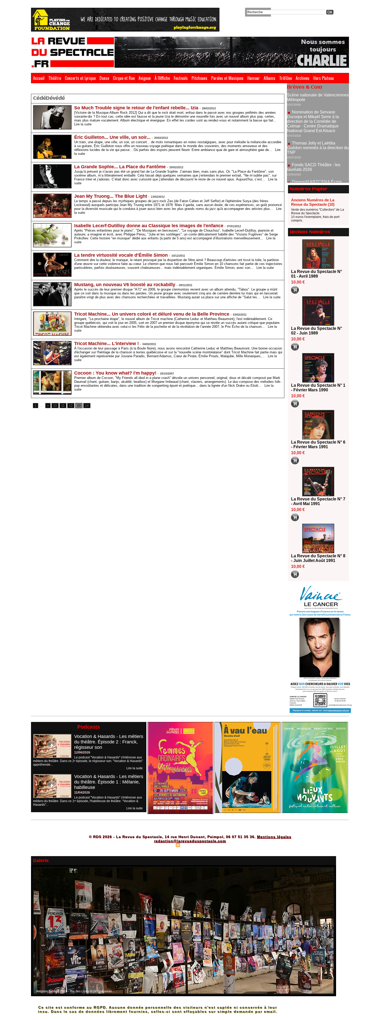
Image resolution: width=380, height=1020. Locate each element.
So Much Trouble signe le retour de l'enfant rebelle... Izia (136, 107)
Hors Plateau (323, 78)
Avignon (145, 78)
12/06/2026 (82, 752)
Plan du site (164, 845)
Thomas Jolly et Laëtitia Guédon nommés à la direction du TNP (318, 125)
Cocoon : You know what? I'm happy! (115, 373)
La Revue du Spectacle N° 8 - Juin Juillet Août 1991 (318, 558)
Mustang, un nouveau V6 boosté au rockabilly (124, 284)
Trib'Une (285, 78)
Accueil (38, 78)
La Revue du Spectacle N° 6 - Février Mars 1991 (318, 444)
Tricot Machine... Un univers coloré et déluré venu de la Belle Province (151, 314)
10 (55, 405)
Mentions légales (274, 837)
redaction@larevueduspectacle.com (190, 841)
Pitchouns (199, 78)
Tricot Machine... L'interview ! (106, 343)
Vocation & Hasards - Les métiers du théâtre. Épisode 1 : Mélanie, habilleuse (108, 782)
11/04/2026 (82, 792)
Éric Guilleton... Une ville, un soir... (112, 137)
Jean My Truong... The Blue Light (110, 196)
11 (63, 405)
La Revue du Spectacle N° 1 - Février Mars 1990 (318, 387)
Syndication (189, 845)
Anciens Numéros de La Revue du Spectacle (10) (313, 202)
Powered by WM (212, 845)
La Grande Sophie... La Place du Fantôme (120, 166)
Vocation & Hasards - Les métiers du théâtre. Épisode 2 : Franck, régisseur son (108, 742)
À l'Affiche (162, 78)
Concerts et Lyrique (80, 78)
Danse (104, 78)
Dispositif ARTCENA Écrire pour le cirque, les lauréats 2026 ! (317, 161)
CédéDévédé (53, 90)
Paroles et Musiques (227, 78)
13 (79, 405)
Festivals (181, 78)
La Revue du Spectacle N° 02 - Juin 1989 (316, 330)
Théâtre (54, 78)
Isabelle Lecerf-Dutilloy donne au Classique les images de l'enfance (148, 225)
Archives (302, 78)
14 (87, 405)
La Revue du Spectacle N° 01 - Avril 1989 (316, 273)
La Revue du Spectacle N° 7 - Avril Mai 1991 (318, 501)
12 (71, 405)
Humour (253, 78)
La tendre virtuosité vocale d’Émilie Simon (121, 255)
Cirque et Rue (124, 78)
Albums (269, 78)
